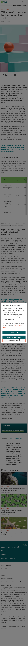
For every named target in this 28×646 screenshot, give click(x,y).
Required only (14, 333)
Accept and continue (14, 337)
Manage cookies (13, 340)
